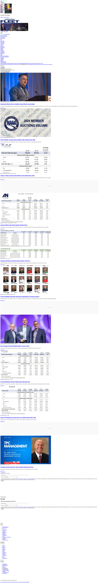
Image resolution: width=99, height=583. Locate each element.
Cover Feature (4, 0)
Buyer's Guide (40, 63)
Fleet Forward (2, 37)
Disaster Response (3, 35)
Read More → (2, 107)
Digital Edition (6, 17)
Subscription (2, 64)
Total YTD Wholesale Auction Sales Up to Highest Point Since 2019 (18, 417)
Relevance (7, 72)
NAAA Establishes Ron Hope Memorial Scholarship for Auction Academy (19, 296)
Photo (17, 63)
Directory (36, 63)
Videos (10, 0)
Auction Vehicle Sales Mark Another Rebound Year (14, 225)
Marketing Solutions (35, 64)
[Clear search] (11, 69)
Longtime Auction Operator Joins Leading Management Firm (16, 467)
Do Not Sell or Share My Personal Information (21, 582)
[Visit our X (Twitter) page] (3, 499)
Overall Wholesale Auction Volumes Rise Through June (15, 381)
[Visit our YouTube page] (4, 499)
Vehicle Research (3, 61)
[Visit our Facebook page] (0, 499)
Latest (4, 72)
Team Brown (12, 64)
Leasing (1, 44)
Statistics (11, 63)
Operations (2, 50)
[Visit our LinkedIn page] (1, 499)
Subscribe (2, 17)
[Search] (10, 69)
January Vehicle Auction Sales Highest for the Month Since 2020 (17, 175)
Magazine (6, 63)
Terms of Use (7, 582)
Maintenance (2, 46)
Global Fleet (2, 41)
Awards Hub (32, 63)
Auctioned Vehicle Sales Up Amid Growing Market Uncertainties (17, 104)
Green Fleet (2, 42)
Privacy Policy (2, 582)
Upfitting (1, 59)
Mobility (1, 48)
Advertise (39, 64)
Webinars (25, 63)
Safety (1, 54)
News (4, 63)
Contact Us (18, 64)
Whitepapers (22, 63)
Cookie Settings (22, 64)
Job (34, 63)
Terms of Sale (12, 582)
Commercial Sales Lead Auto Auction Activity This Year (15, 260)
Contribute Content (44, 64)
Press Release (50, 64)
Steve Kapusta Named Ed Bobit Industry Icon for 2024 (14, 346)
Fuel (1, 39)
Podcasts (28, 63)
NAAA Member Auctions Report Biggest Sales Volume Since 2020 (17, 139)
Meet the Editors (7, 64)
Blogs (9, 63)
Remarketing (2, 52)
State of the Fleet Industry (4, 56)
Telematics (2, 57)
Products (14, 63)
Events (15, 64)
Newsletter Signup (29, 64)
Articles (8, 0)
